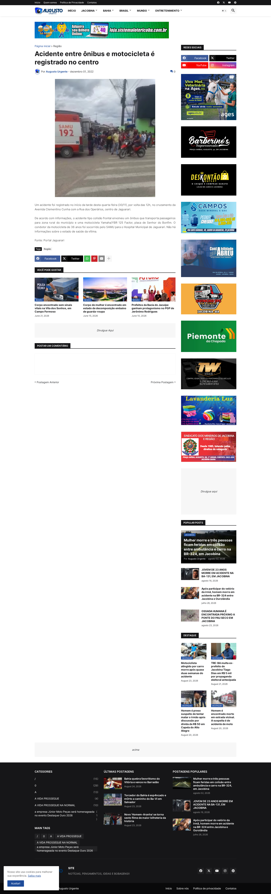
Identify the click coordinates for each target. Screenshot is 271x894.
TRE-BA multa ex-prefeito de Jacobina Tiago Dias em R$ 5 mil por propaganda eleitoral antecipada (223, 671)
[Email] (101, 259)
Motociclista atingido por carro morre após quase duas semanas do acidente (192, 669)
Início (37, 2)
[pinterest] (235, 2)
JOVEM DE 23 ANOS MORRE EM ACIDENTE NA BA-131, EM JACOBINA (217, 573)
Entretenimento (167, 10)
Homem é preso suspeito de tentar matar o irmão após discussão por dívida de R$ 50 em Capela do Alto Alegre (193, 720)
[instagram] (225, 871)
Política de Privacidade (72, 2)
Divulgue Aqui (105, 330)
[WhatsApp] (87, 259)
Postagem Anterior (48, 382)
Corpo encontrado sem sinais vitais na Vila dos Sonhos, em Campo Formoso (53, 308)
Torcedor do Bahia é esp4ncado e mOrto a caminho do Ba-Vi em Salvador (145, 798)
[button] (224, 11)
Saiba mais (34, 875)
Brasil (123, 10)
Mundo (142, 10)
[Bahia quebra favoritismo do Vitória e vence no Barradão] (113, 783)
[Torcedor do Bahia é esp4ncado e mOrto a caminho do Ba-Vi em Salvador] (113, 800)
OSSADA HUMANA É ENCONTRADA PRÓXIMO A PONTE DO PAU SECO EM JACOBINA (218, 616)
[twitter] (224, 2)
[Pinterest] (94, 259)
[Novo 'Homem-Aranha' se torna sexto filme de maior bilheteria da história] (113, 819)
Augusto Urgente (68, 888)
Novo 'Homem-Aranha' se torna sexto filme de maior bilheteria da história (145, 818)
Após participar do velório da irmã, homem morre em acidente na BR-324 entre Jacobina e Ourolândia (217, 593)
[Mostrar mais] (109, 259)
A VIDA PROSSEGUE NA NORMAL (66, 805)
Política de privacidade (207, 888)
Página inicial (42, 46)
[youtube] (229, 2)
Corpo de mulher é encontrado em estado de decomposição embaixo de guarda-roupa (104, 308)
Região (57, 46)
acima (135, 749)
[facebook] (218, 2)
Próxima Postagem (162, 382)
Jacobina (88, 10)
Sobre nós (182, 888)
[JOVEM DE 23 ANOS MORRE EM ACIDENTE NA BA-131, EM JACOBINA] (190, 574)
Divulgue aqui (209, 491)
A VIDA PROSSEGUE (66, 798)
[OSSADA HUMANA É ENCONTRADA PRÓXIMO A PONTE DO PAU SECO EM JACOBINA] (190, 616)
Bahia (107, 10)
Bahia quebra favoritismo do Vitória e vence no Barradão (142, 780)
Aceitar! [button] (15, 883)
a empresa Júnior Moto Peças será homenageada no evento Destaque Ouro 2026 (66, 815)
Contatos (92, 2)
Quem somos (50, 2)
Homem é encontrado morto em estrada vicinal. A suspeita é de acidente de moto (223, 717)
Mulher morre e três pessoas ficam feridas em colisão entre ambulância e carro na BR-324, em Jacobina (212, 783)
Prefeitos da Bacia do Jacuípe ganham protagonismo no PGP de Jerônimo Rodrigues (153, 308)
